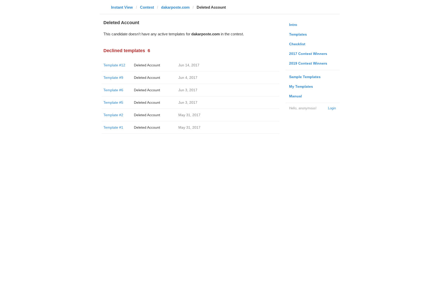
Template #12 (114, 65)
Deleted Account (147, 65)
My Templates (301, 86)
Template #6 (113, 90)
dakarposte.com (175, 7)
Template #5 (113, 102)
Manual (295, 96)
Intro (293, 25)
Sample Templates (305, 77)
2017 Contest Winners (308, 54)
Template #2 (113, 115)
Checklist (297, 44)
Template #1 (113, 127)
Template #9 (113, 78)
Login (332, 108)
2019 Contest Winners (308, 63)
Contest (147, 7)
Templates (298, 34)
